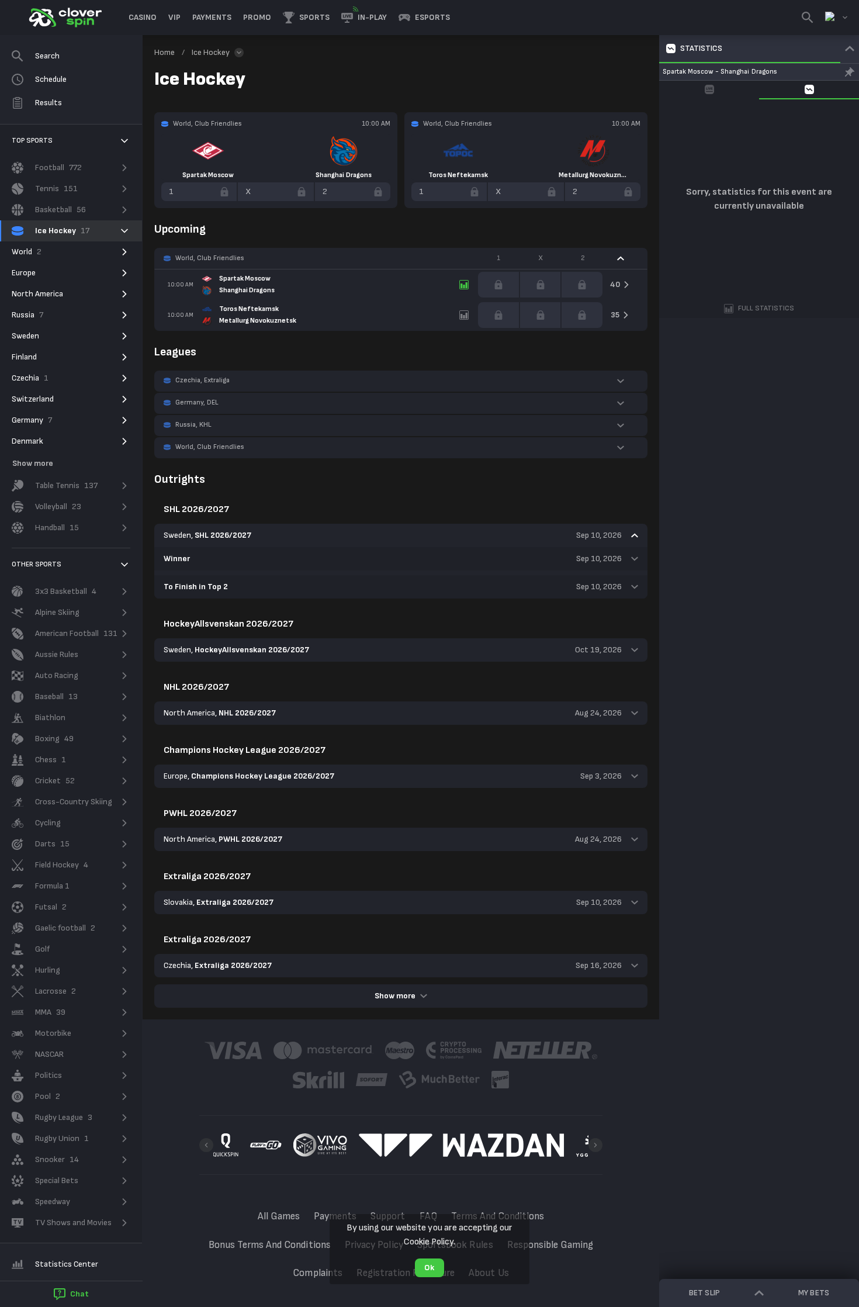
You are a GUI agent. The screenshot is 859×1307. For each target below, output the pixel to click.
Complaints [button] (317, 1273)
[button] (143, 17)
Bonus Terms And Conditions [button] (270, 1245)
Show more (395, 996)
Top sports (32, 140)
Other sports (36, 564)
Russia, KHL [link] (193, 424)
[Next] (595, 1145)
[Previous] (206, 1145)
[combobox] (836, 17)
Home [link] (164, 52)
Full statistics (766, 308)
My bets (813, 1293)
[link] (64, 17)
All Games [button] (279, 1216)
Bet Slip (704, 1293)
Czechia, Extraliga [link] (202, 380)
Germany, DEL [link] (197, 402)
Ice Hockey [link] (211, 52)
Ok (429, 1268)
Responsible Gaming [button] (550, 1245)
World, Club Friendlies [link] (209, 258)
